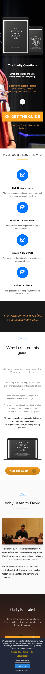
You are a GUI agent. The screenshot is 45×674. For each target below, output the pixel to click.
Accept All (22, 666)
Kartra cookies (28, 652)
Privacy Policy (22, 656)
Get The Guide (19, 470)
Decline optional (22, 660)
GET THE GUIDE (25, 116)
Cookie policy (16, 652)
